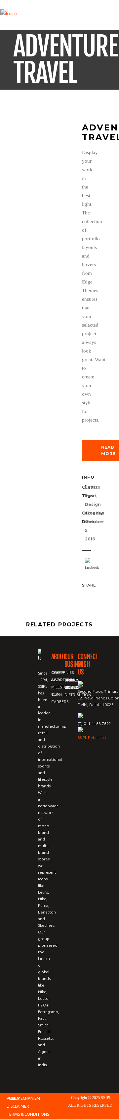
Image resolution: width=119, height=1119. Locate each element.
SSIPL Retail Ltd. (92, 737)
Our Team (56, 694)
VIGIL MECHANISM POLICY (23, 1098)
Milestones (63, 687)
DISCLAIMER (18, 1106)
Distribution (77, 694)
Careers (59, 701)
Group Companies (62, 672)
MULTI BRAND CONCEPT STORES (73, 687)
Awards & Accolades (62, 680)
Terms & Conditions (28, 1114)
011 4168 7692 (97, 723)
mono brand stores (71, 680)
